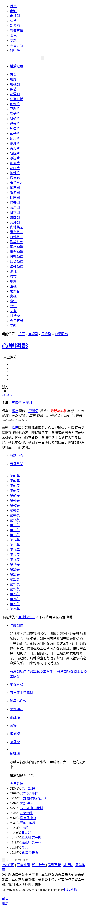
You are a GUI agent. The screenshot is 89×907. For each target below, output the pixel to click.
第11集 (15, 525)
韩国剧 (15, 197)
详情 (15, 428)
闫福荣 (33, 411)
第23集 (15, 584)
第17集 (15, 554)
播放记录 (16, 66)
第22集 (15, 579)
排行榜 (15, 50)
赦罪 (25, 847)
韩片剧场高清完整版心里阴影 (31, 671)
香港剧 (15, 192)
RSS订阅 (8, 865)
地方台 (15, 291)
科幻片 (15, 119)
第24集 (15, 589)
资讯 (13, 35)
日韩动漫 (16, 257)
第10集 (15, 520)
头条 (13, 311)
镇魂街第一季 (31, 842)
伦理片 (15, 143)
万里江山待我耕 (31, 808)
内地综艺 (16, 227)
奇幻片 (15, 148)
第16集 (15, 550)
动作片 (15, 104)
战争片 (15, 133)
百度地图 (23, 865)
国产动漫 (16, 247)
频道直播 (16, 30)
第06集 (15, 500)
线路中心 (16, 456)
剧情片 (15, 128)
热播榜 (15, 742)
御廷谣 (15, 754)
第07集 (15, 505)
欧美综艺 (16, 242)
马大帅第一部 (31, 837)
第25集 (15, 594)
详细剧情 (16, 625)
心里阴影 (61, 334)
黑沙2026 (26, 803)
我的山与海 (28, 823)
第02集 (15, 481)
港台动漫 (16, 252)
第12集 (15, 530)
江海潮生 (26, 813)
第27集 (15, 604)
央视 (13, 296)
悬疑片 (15, 158)
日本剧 (15, 212)
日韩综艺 (16, 237)
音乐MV (16, 183)
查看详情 (16, 783)
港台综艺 (16, 232)
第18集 (15, 559)
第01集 (15, 476)
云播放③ (16, 464)
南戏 (25, 828)
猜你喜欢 (16, 684)
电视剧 (15, 16)
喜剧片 (15, 109)
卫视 (13, 286)
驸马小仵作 (30, 793)
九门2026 (28, 788)
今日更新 (16, 45)
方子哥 (27, 403)
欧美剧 (15, 202)
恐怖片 (15, 123)
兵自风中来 (28, 818)
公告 (13, 306)
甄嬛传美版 (30, 852)
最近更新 (54, 865)
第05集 (15, 495)
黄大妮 (26, 833)
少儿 (13, 271)
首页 (13, 6)
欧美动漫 (16, 261)
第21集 (15, 574)
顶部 (5, 903)
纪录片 (15, 138)
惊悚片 (15, 173)
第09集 (15, 515)
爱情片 (15, 114)
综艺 (13, 21)
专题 (13, 40)
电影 (13, 11)
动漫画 (15, 26)
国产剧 (15, 188)
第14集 (15, 540)
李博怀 (17, 403)
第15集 (15, 545)
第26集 (15, 599)
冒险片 (15, 153)
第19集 (15, 564)
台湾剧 (15, 207)
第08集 (15, 510)
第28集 (15, 609)
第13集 (15, 535)
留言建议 (39, 865)
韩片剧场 (70, 889)
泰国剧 (15, 217)
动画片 (15, 168)
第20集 (15, 569)
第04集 (15, 490)
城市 (13, 276)
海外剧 (15, 222)
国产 (15, 411)
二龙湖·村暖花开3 (33, 798)
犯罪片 (15, 163)
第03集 (15, 485)
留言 (5, 898)
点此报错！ (26, 617)
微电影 (15, 178)
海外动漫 (16, 266)
